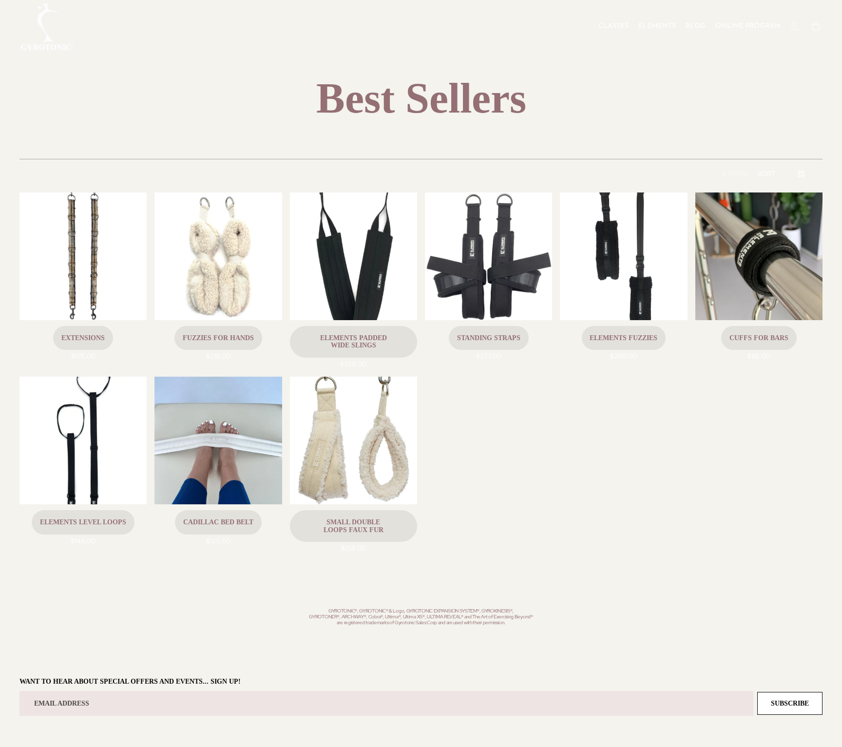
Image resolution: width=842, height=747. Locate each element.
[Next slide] (132, 256)
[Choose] (132, 305)
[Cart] (815, 26)
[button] (771, 174)
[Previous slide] (34, 256)
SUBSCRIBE (790, 703)
